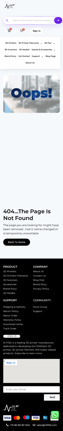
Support (37, 56)
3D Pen (49, 43)
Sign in (37, 31)
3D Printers (10, 43)
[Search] (58, 20)
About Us (30, 63)
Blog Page (51, 56)
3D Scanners (11, 49)
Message (8, 384)
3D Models (24, 49)
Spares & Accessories (43, 49)
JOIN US (11, 336)
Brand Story (10, 56)
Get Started (24, 56)
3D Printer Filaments (30, 43)
